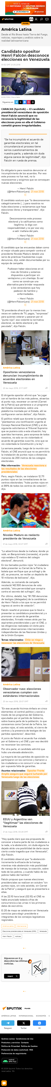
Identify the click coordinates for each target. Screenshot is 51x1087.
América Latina (11, 367)
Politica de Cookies (29, 1046)
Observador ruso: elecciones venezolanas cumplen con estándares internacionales (22, 692)
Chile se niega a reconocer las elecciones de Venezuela (22, 641)
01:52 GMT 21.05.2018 (10, 64)
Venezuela (43, 931)
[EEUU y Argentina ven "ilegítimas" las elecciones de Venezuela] (25, 798)
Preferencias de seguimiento (13, 1053)
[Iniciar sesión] (36, 19)
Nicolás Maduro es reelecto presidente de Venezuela (21, 536)
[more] (46, 388)
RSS (31, 1050)
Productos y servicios (10, 1042)
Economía (41, 1016)
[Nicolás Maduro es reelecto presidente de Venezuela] (25, 510)
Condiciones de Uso (24, 1039)
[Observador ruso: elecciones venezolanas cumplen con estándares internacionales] (25, 664)
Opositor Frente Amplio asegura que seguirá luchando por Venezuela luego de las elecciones (24, 773)
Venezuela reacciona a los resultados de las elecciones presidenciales (24, 468)
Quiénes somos (8, 1039)
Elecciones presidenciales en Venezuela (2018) (19, 931)
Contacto (25, 1042)
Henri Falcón (7, 936)
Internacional (21, 926)
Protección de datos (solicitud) (14, 1050)
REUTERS (6, 97)
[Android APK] (9, 1061)
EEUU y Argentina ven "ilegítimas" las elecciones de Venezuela (23, 822)
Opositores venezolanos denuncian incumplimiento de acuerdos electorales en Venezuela (23, 377)
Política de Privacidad (10, 1046)
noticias (18, 936)
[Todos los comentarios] (4, 1083)
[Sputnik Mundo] (8, 20)
